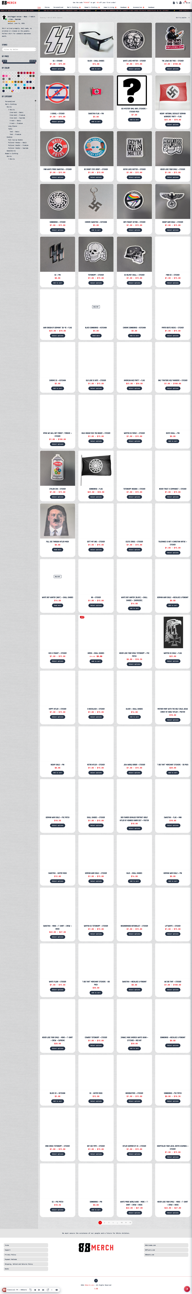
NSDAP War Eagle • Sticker (172, 222)
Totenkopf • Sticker (96, 275)
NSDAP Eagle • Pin (57, 765)
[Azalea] (6, 76)
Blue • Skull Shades (134, 873)
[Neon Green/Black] (6, 91)
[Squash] (6, 82)
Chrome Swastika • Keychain (96, 222)
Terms (7, 1245)
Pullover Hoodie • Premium (18, 145)
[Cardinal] (21, 73)
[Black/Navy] (3, 91)
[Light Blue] (30, 85)
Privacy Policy (10, 1254)
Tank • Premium (15, 134)
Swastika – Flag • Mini (173, 817)
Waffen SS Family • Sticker (134, 433)
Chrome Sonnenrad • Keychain (134, 328)
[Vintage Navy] (33, 82)
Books (7, 1269)
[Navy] (30, 82)
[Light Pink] (15, 76)
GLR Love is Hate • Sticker (96, 380)
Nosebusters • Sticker (134, 1093)
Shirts (9, 107)
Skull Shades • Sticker (96, 817)
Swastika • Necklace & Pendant (134, 982)
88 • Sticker (96, 597)
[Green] (3, 88)
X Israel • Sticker (57, 113)
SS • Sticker (57, 61)
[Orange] (15, 82)
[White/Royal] (18, 88)
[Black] (18, 76)
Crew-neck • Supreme (17, 118)
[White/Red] (27, 88)
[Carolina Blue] (27, 85)
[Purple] (27, 82)
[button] (30, 1290)
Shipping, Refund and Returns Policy (19, 1264)
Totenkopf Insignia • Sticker (134, 489)
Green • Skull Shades (96, 653)
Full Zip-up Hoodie (15, 140)
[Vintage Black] (21, 76)
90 (121, 1222)
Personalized (10, 101)
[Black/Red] (30, 88)
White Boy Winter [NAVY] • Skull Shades (57, 597)
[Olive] (33, 76)
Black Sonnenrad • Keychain (96, 328)
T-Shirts (11, 110)
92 (130, 1222)
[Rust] (21, 82)
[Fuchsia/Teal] (9, 91)
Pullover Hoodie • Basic (17, 142)
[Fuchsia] (33, 73)
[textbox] (19, 49)
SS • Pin (57, 275)
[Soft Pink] (12, 76)
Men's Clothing (10, 104)
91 (126, 1222)
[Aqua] (15, 85)
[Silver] (18, 79)
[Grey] (6, 79)
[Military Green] (15, 88)
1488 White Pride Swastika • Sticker (58, 169)
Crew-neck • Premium (17, 115)
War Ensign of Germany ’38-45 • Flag (57, 328)
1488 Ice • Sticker (173, 275)
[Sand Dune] (30, 79)
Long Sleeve (12, 126)
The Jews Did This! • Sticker (173, 61)
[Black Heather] (24, 76)
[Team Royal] (3, 85)
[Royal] (6, 85)
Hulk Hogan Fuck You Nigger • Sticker (96, 433)
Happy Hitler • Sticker (57, 709)
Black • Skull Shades (96, 61)
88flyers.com (150, 1250)
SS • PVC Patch (57, 1202)
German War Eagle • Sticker (96, 873)
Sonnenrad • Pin (96, 1202)
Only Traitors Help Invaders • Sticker (172, 380)
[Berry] (24, 73)
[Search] (177, 3)
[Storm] (9, 79)
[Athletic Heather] (12, 79)
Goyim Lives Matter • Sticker (134, 169)
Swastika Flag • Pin (96, 113)
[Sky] (15, 73)
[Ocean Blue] (21, 85)
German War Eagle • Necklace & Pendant (172, 597)
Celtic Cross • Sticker (134, 542)
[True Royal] (9, 85)
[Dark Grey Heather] (27, 76)
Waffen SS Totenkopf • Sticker (96, 926)
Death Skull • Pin (173, 433)
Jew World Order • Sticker (134, 765)
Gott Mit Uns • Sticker (96, 542)
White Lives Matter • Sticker (134, 61)
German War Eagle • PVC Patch (57, 817)
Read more (96, 335)
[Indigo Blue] (12, 85)
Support (7, 1250)
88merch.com (89, 1285)
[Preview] (72, 30)
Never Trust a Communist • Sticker (172, 489)
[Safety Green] (9, 73)
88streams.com (150, 1245)
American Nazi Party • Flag (134, 380)
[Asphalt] (30, 76)
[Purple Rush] (24, 82)
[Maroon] (18, 73)
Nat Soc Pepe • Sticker (96, 1146)
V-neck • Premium (16, 123)
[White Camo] (18, 91)
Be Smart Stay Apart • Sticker (96, 169)
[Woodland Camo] (15, 91)
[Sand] (27, 79)
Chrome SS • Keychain (57, 380)
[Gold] (12, 82)
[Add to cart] (110, 25)
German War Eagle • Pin (173, 873)
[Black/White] (21, 88)
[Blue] (24, 85)
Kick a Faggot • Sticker (58, 653)
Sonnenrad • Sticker (58, 222)
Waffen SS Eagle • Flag (173, 653)
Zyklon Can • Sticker (57, 489)
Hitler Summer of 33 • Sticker (134, 1146)
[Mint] (3, 73)
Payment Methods (11, 1259)
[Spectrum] (12, 91)
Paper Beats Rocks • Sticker (173, 328)
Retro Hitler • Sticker (96, 765)
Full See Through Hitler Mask (57, 542)
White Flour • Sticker (57, 982)
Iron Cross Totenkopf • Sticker (57, 1146)
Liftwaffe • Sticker (172, 926)
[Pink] (9, 76)
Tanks (10, 129)
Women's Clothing (11, 153)
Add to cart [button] (96, 69)
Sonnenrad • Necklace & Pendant (172, 1037)
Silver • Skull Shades (134, 709)
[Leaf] (6, 88)
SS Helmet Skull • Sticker (134, 275)
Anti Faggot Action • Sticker (134, 222)
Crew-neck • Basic (16, 112)
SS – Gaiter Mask (96, 1093)
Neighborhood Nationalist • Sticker (134, 926)
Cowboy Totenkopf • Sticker (96, 1037)
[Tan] (3, 82)
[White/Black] (24, 88)
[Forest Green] (12, 88)
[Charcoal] (3, 79)
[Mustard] (18, 82)
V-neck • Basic (15, 120)
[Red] (27, 73)
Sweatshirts (11, 151)
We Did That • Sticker (172, 982)
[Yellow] (9, 82)
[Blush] (33, 79)
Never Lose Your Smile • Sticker (172, 169)
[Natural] (6, 73)
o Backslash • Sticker (96, 709)
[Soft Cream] (24, 79)
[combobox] (19, 49)
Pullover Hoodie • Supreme (18, 148)
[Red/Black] (33, 88)
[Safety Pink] (12, 73)
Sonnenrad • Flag (96, 489)
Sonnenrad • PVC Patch (173, 1093)
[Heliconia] (3, 76)
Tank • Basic (14, 131)
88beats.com (149, 1254)
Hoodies (9, 137)
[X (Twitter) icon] (95, 1289)
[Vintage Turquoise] (18, 85)
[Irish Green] (33, 85)
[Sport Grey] (15, 79)
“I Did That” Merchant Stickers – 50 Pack (172, 765)
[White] (21, 79)
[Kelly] (9, 88)
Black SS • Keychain (57, 1093)
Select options (57, 69)
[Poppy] (30, 73)
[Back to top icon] (96, 1281)
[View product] (72, 25)
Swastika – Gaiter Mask (57, 873)
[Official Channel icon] (97, 1289)
